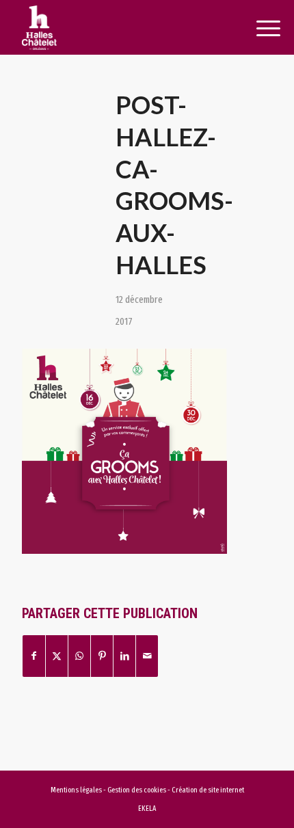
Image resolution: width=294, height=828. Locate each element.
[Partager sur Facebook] (34, 656)
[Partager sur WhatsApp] (79, 656)
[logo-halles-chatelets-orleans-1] (122, 27)
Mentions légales (76, 790)
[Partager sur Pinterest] (102, 656)
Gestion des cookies (137, 790)
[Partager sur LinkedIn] (124, 656)
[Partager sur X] (57, 656)
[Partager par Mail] (147, 656)
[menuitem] (253, 28)
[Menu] (253, 28)
